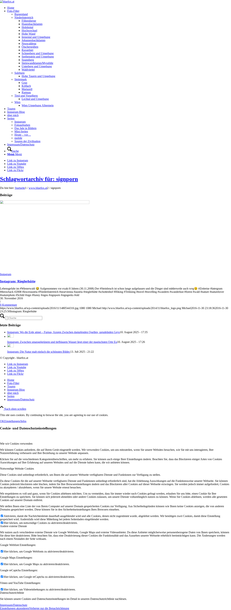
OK (2, 421)
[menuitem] (119, 7)
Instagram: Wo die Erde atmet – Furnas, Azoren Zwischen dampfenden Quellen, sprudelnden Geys (63, 332)
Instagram (20, 121)
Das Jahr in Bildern (25, 128)
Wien (17, 102)
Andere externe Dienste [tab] (13, 526)
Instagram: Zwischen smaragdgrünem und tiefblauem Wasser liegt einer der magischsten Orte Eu (62, 341)
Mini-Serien (21, 131)
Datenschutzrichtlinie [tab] (12, 592)
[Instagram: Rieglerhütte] (44, 202)
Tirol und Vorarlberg (26, 95)
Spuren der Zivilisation (27, 141)
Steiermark (20, 79)
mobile (18, 138)
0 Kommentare (8, 304)
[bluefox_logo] (7, 1)
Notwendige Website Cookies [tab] (17, 468)
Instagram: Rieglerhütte (17, 281)
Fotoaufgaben (22, 124)
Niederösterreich (23, 17)
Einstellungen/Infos (15, 421)
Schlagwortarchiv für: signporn (39, 179)
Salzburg (19, 72)
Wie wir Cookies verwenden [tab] (16, 443)
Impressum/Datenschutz (13, 605)
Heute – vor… (22, 134)
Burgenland (21, 14)
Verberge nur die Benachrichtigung (49, 608)
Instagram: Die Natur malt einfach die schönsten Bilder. (38, 351)
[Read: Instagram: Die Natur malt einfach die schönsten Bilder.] (10, 346)
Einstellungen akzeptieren (14, 608)
